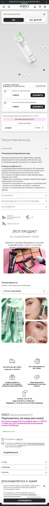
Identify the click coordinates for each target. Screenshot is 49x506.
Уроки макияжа (12, 291)
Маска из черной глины (21, 91)
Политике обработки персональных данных (20, 495)
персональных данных (36, 443)
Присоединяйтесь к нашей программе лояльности (19, 482)
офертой (19, 439)
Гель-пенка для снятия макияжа (24, 102)
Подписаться (11, 452)
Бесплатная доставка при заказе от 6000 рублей (27, 2)
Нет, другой (35, 20)
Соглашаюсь (24, 500)
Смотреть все (41, 86)
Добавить (38, 95)
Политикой (22, 445)
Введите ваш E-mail (9, 431)
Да (13, 20)
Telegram (30, 401)
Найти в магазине (24, 123)
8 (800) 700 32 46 (24, 399)
